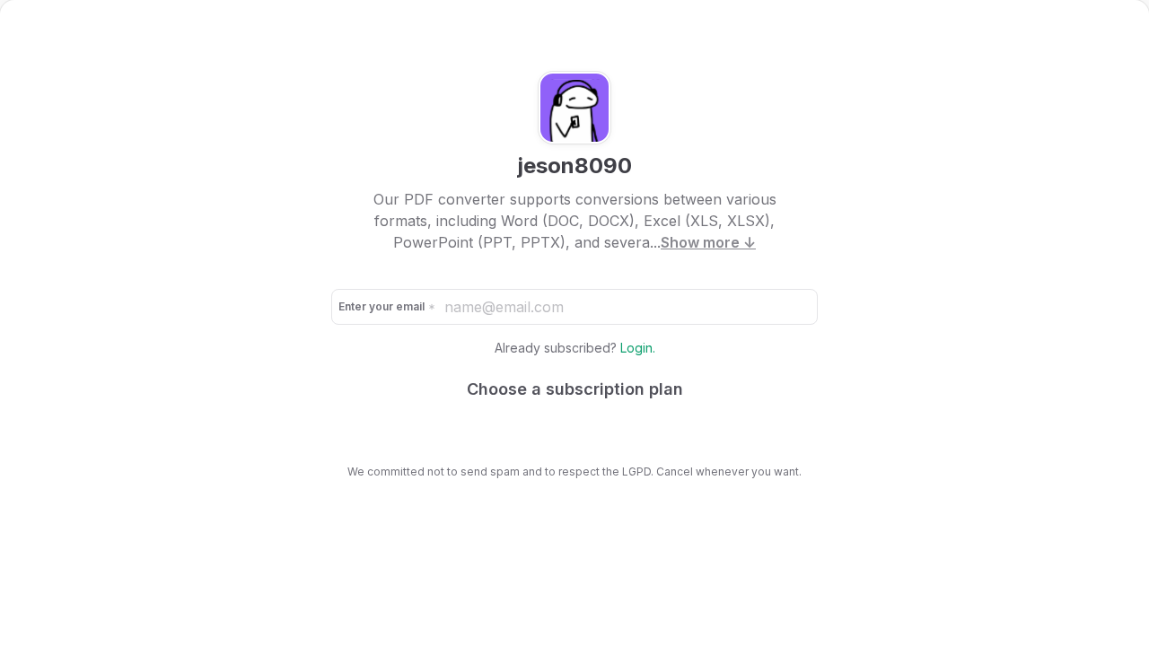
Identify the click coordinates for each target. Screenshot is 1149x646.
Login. (637, 347)
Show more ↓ (708, 242)
